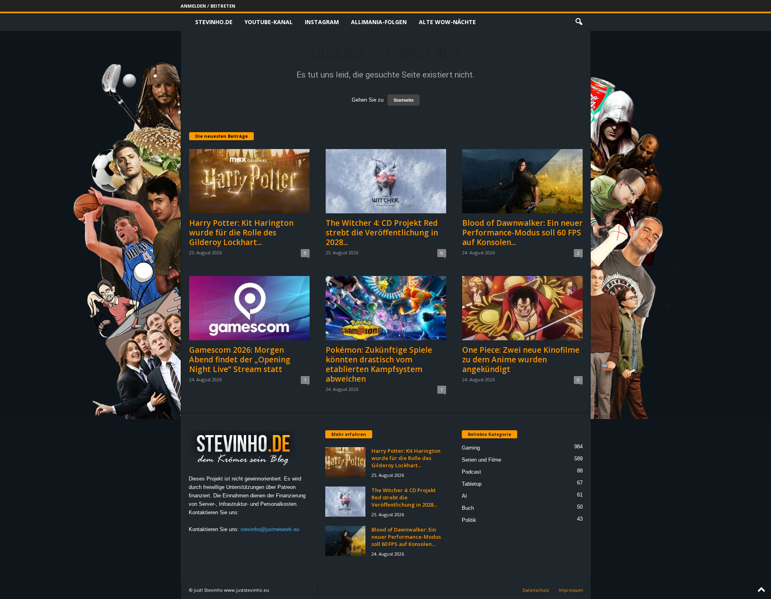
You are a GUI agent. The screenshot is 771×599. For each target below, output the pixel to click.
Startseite (404, 100)
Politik (469, 520)
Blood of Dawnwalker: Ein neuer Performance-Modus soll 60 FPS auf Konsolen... (522, 232)
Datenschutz (535, 590)
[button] (578, 22)
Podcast (471, 472)
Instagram (322, 22)
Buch (468, 508)
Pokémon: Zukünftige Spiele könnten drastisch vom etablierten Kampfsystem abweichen (379, 364)
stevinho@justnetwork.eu (270, 529)
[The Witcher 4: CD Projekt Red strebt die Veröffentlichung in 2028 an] (386, 181)
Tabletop (471, 484)
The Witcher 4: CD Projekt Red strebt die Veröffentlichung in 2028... (382, 232)
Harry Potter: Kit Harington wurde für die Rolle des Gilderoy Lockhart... (241, 232)
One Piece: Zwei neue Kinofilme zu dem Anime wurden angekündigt (520, 359)
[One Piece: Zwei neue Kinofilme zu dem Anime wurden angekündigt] (522, 308)
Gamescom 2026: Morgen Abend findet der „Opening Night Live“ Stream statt (239, 359)
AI (464, 496)
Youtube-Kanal (269, 22)
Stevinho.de (214, 22)
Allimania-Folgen (379, 22)
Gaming (471, 448)
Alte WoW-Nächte (447, 22)
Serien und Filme (481, 460)
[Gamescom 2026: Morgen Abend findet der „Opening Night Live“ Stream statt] (249, 308)
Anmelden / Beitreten (208, 6)
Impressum (571, 590)
